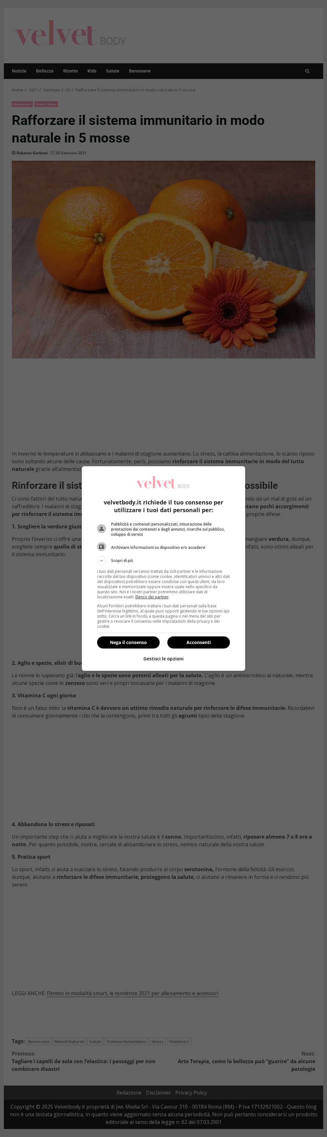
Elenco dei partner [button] (152, 597)
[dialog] (163, 568)
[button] (163, 560)
